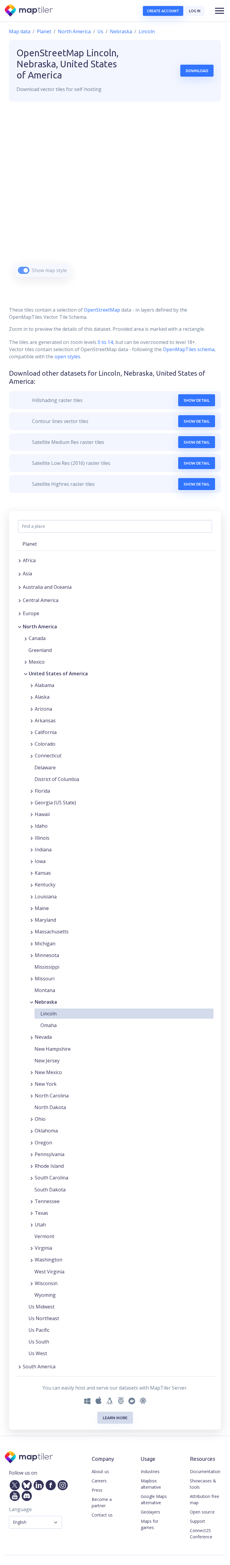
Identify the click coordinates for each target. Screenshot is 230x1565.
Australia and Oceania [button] (47, 587)
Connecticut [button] (48, 755)
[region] (115, 197)
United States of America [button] (58, 673)
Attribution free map (204, 1499)
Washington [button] (48, 1259)
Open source (202, 1512)
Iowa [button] (40, 861)
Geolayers (150, 1512)
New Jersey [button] (47, 1060)
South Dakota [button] (50, 1189)
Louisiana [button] (46, 896)
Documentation (205, 1471)
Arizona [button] (43, 709)
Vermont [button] (44, 1236)
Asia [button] (27, 573)
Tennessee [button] (47, 1201)
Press (97, 1490)
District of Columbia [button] (56, 779)
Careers (99, 1481)
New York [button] (46, 1084)
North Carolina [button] (52, 1095)
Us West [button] (37, 1353)
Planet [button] (29, 544)
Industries (150, 1471)
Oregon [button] (43, 1142)
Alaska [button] (42, 697)
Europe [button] (31, 613)
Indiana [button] (43, 849)
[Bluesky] (25, 1484)
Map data (19, 31)
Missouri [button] (45, 978)
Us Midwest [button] (41, 1306)
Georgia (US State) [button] (55, 802)
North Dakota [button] (50, 1107)
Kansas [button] (43, 873)
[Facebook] (49, 1484)
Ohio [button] (40, 1119)
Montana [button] (44, 990)
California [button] (46, 732)
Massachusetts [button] (52, 931)
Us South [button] (38, 1341)
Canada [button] (37, 638)
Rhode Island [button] (49, 1166)
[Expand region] (19, 560)
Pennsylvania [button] (49, 1154)
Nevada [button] (43, 1037)
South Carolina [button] (51, 1177)
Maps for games (149, 1524)
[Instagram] (61, 1484)
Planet (44, 31)
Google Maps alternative (154, 1499)
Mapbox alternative (151, 1484)
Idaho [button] (41, 826)
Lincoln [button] (48, 1013)
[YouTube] (13, 1495)
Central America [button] (40, 600)
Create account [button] (163, 11)
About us (100, 1471)
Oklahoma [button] (46, 1130)
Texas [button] (41, 1213)
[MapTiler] (29, 11)
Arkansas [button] (45, 720)
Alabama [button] (44, 685)
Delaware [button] (45, 767)
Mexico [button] (37, 662)
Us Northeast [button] (43, 1318)
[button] (220, 11)
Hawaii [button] (42, 814)
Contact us (102, 1515)
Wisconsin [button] (46, 1283)
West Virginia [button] (49, 1271)
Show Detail (197, 400)
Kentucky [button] (45, 884)
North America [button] (40, 626)
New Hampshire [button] (52, 1049)
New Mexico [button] (48, 1072)
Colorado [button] (45, 744)
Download (197, 71)
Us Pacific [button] (38, 1330)
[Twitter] (13, 1484)
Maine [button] (42, 908)
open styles (67, 356)
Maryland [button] (45, 920)
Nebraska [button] (46, 1002)
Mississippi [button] (46, 967)
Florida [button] (42, 791)
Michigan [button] (45, 943)
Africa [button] (29, 560)
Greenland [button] (40, 650)
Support (197, 1521)
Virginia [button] (43, 1248)
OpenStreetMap (102, 310)
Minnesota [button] (47, 955)
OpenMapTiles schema (188, 349)
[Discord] (25, 1495)
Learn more (115, 1418)
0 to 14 (104, 342)
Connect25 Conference (201, 1534)
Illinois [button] (42, 838)
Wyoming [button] (45, 1295)
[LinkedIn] (37, 1484)
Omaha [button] (48, 1025)
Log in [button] (194, 11)
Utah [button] (40, 1224)
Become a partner (102, 1502)
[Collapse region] (19, 626)
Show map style (49, 270)
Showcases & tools (203, 1484)
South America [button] (39, 1366)
